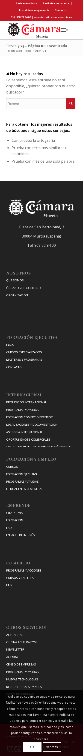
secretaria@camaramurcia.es (53, 17)
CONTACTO (14, 367)
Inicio (28, 50)
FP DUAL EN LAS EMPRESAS (24, 489)
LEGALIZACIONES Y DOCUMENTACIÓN (31, 424)
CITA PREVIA (14, 513)
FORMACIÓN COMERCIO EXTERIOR (29, 417)
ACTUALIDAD (15, 635)
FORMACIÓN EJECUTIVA (22, 474)
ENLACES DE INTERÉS (20, 535)
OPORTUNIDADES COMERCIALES (28, 439)
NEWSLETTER (15, 649)
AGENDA (12, 657)
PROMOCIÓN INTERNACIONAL (26, 402)
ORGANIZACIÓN (17, 295)
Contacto (60, 10)
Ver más (52, 747)
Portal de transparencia (34, 10)
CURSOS (12, 466)
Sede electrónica (26, 3)
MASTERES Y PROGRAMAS (24, 359)
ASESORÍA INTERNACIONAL (24, 432)
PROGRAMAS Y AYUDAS (22, 410)
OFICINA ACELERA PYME (22, 642)
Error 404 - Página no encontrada (36, 45)
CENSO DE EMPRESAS (21, 664)
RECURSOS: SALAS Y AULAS (25, 687)
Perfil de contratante (56, 3)
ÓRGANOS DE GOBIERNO (23, 288)
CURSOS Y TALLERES (20, 578)
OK (32, 747)
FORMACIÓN (14, 520)
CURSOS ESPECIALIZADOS (24, 352)
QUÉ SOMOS (15, 280)
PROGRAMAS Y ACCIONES (24, 570)
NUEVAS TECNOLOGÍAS (22, 679)
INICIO (10, 345)
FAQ (9, 528)
